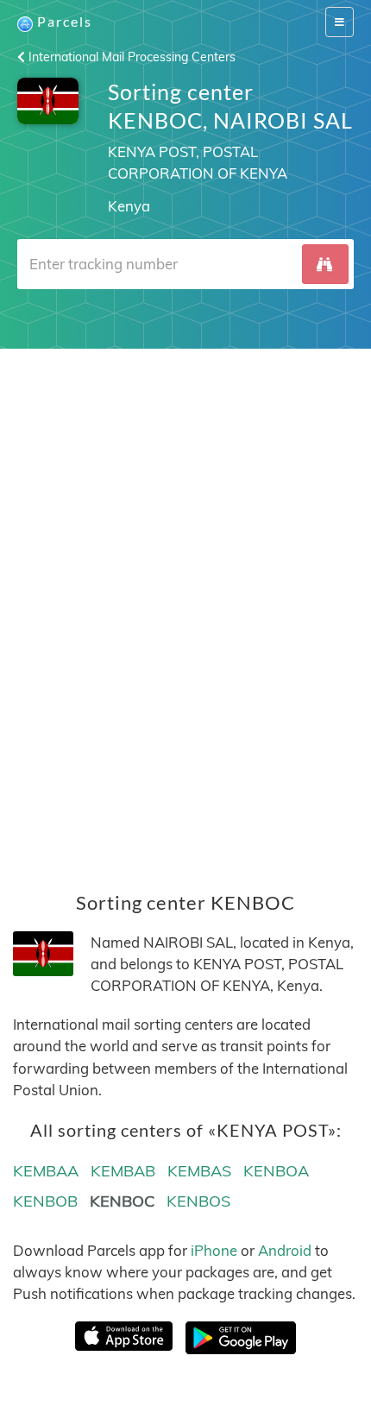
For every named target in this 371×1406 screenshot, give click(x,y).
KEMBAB (123, 1171)
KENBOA (276, 1171)
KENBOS (198, 1201)
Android (284, 1250)
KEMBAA (46, 1171)
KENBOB (45, 1201)
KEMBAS (199, 1171)
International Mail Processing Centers (130, 57)
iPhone (214, 1250)
